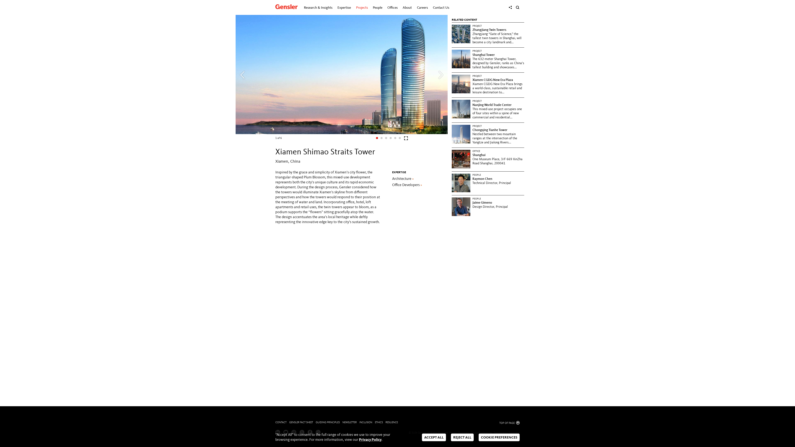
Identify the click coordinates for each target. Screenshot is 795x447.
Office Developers (407, 185)
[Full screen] (406, 139)
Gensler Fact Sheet (301, 422)
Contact (281, 422)
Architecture (403, 179)
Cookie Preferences (499, 437)
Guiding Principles (328, 422)
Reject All (462, 437)
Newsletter (349, 422)
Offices (392, 8)
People (377, 8)
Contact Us (441, 8)
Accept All (434, 437)
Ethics (379, 422)
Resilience (391, 422)
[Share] (510, 7)
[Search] (517, 7)
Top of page (507, 423)
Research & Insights (318, 8)
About (407, 8)
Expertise (344, 8)
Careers (422, 8)
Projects (362, 8)
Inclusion (365, 422)
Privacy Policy (370, 440)
